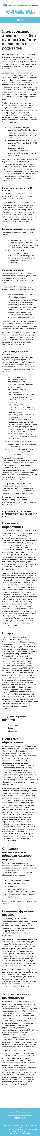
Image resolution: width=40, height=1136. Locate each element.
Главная (12, 1112)
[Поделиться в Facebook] (4, 1099)
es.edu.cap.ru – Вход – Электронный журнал (20, 11)
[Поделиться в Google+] (20, 1099)
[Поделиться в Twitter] (25, 1099)
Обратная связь (20, 1118)
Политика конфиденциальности (20, 1115)
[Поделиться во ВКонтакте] (9, 1099)
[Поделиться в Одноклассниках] (15, 1099)
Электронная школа (24, 1112)
